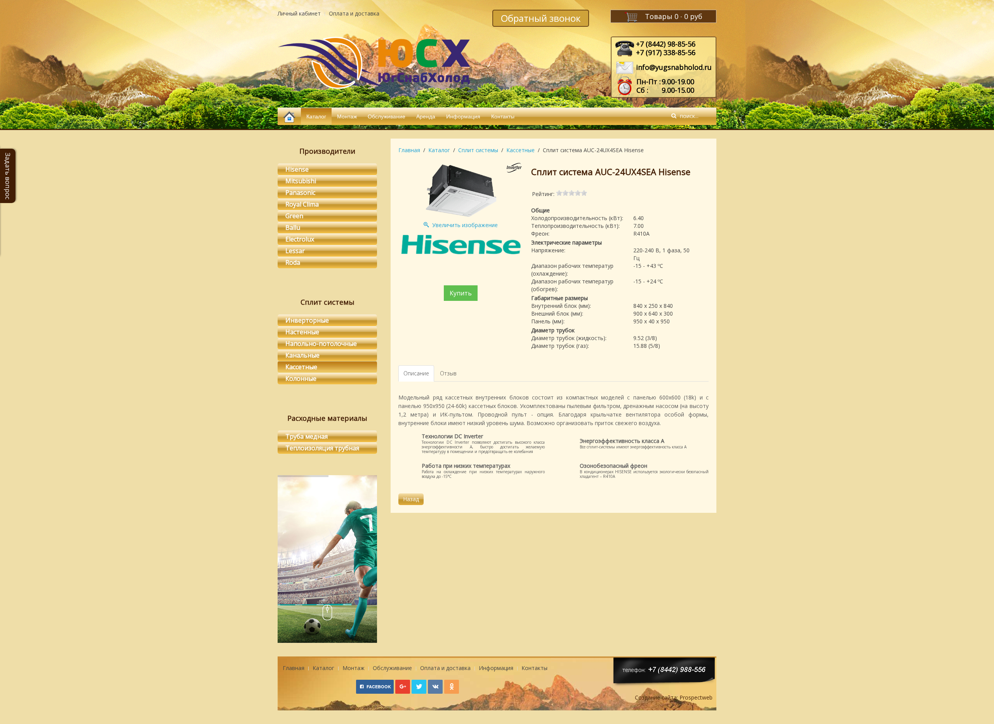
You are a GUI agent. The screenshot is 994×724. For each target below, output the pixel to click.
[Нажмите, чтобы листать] (327, 614)
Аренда (425, 116)
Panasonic (300, 192)
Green (294, 216)
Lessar (295, 251)
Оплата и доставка (354, 13)
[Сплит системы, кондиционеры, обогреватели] (289, 116)
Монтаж (347, 116)
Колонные (300, 378)
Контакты (502, 116)
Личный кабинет (299, 13)
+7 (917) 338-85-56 (665, 52)
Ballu (292, 227)
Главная (409, 150)
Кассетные (520, 150)
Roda (292, 262)
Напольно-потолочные (321, 343)
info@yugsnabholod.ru (674, 67)
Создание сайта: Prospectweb (673, 697)
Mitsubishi (300, 181)
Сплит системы (478, 150)
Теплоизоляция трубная (322, 448)
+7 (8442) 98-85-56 (665, 44)
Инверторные (307, 320)
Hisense (297, 169)
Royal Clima (302, 204)
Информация (463, 116)
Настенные (302, 332)
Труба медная (306, 436)
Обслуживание (386, 116)
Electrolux (299, 239)
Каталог (316, 116)
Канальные (302, 355)
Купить (461, 293)
